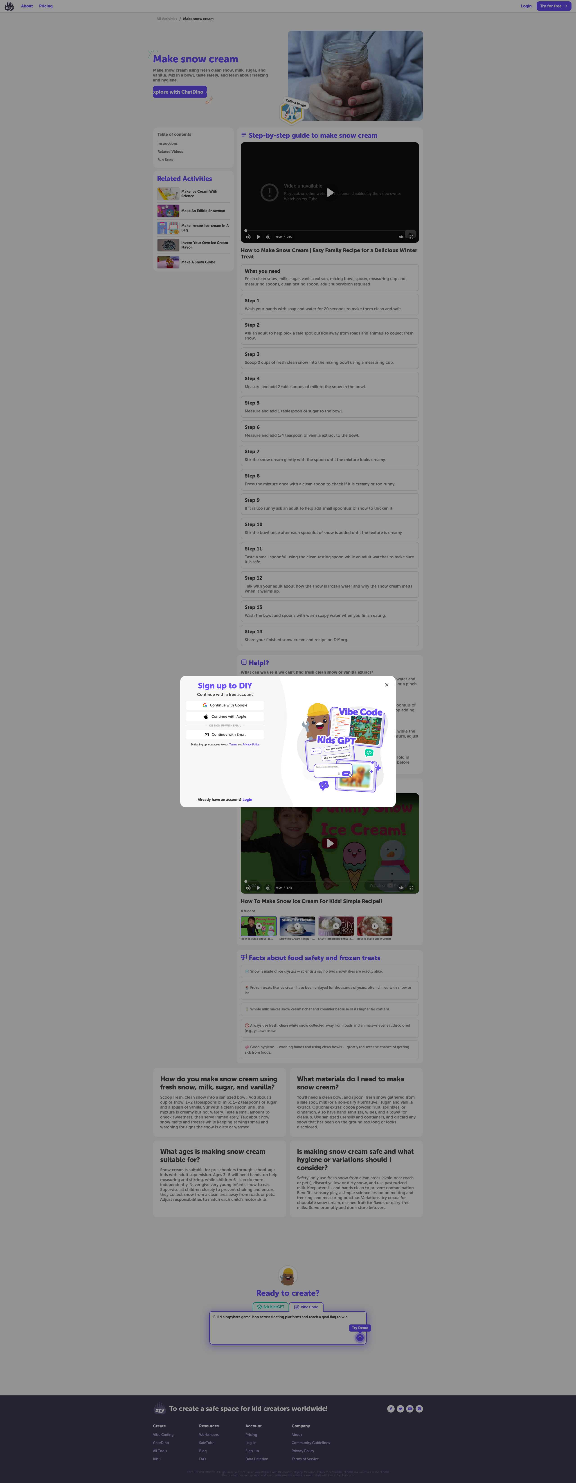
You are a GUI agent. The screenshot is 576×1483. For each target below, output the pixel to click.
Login (247, 799)
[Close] (386, 684)
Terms (233, 744)
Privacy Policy (251, 744)
